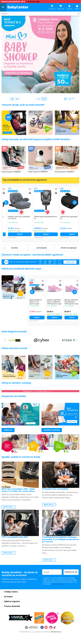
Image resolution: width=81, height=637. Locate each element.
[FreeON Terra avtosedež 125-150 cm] (67, 201)
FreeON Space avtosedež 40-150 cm (40, 218)
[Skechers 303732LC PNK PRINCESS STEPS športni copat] (72, 288)
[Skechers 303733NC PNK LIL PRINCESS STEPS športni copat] (54, 288)
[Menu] (3, 7)
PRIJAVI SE (8, 430)
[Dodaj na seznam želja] (25, 189)
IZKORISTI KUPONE (52, 430)
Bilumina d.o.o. (56, 632)
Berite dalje (8, 507)
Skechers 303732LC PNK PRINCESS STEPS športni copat (71, 302)
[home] (17, 7)
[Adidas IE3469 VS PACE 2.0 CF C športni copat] (37, 288)
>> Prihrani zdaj (32, 1)
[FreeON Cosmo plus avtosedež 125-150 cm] (15, 201)
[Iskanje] (78, 13)
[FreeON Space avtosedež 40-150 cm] (41, 201)
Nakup (15, 234)
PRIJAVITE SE (71, 572)
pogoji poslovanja (57, 584)
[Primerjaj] (25, 193)
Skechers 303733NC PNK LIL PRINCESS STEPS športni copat (54, 302)
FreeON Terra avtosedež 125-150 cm (66, 218)
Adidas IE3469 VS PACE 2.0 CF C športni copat (35, 302)
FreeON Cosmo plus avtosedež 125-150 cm (14, 218)
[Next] (76, 54)
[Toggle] (2, 592)
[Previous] (5, 54)
